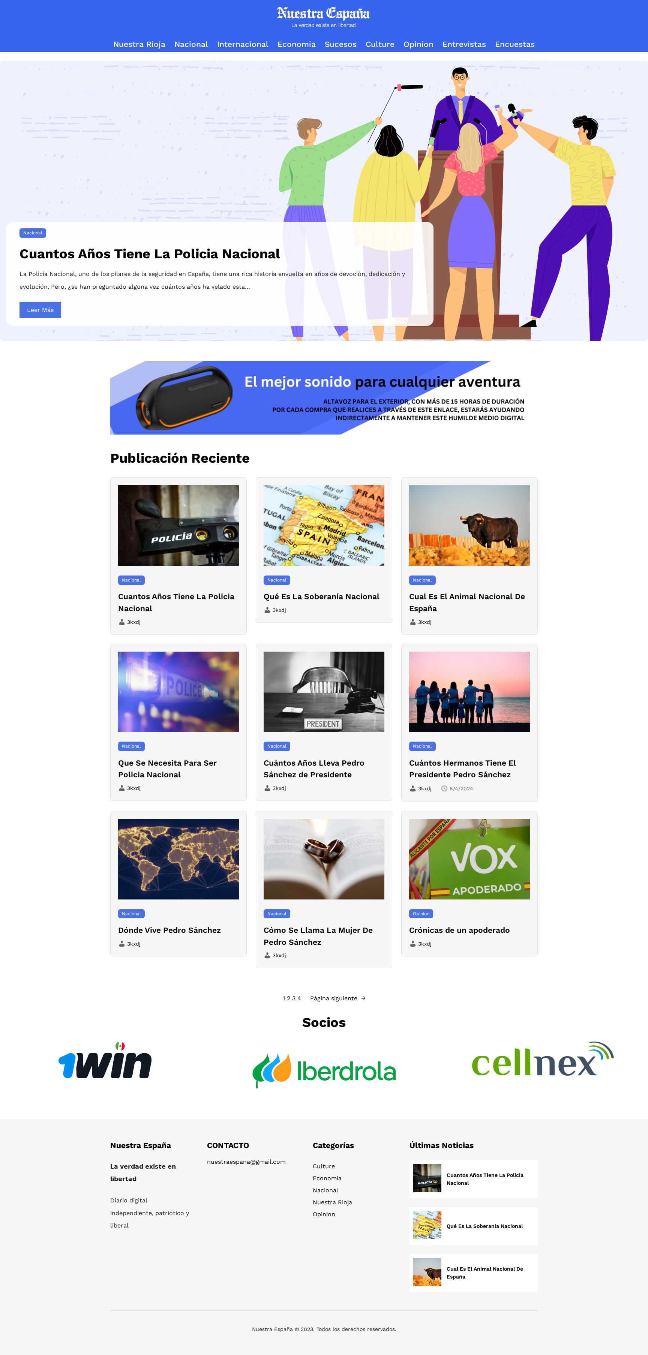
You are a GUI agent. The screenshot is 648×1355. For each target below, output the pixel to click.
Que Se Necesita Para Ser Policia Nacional (167, 768)
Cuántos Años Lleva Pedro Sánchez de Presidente (314, 768)
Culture (324, 1166)
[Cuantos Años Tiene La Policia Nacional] (427, 1179)
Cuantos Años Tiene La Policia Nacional (150, 254)
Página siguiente (338, 998)
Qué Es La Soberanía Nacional (322, 596)
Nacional (32, 232)
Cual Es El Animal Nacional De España (467, 602)
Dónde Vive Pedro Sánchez (169, 930)
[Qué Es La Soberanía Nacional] (427, 1226)
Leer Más (40, 309)
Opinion (421, 913)
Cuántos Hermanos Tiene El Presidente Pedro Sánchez (462, 768)
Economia (327, 1178)
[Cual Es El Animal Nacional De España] (427, 1273)
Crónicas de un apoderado (459, 930)
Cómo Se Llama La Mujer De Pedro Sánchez (318, 936)
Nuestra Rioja (332, 1202)
